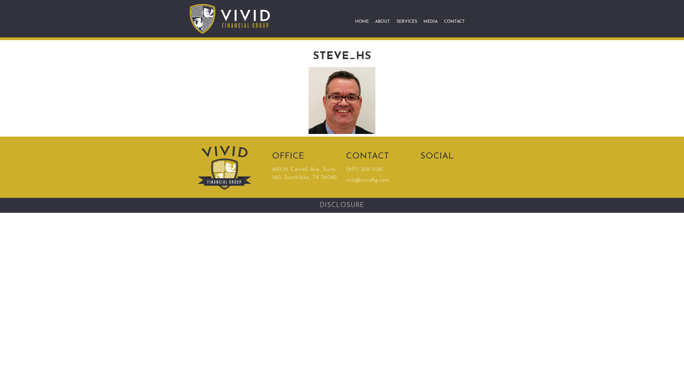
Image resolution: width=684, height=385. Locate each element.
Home (362, 22)
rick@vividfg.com (368, 180)
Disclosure (342, 205)
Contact (454, 22)
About (382, 22)
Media (430, 22)
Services (407, 22)
